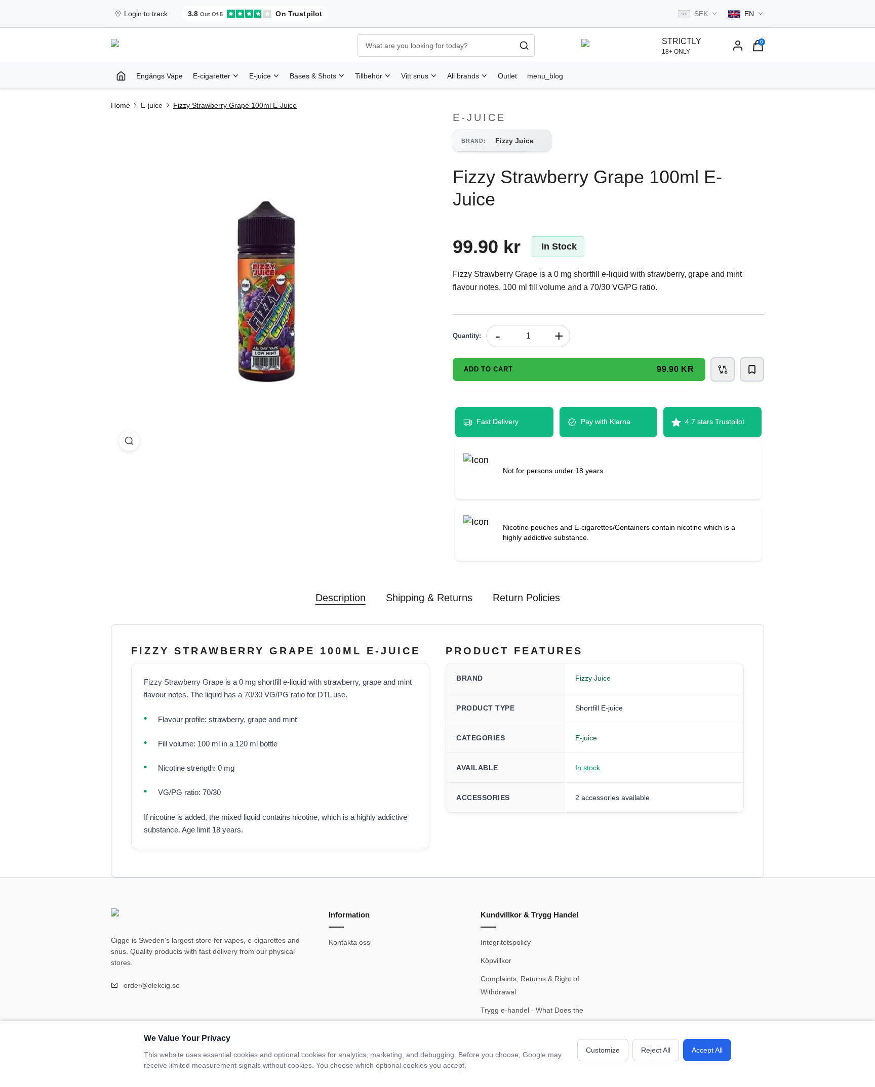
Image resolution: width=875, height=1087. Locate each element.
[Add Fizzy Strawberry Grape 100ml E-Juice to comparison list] (722, 369)
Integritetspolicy (506, 942)
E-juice (260, 76)
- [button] (497, 335)
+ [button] (559, 335)
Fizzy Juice (593, 678)
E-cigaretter (211, 76)
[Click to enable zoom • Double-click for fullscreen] (266, 285)
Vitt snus (414, 76)
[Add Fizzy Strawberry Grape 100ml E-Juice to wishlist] (752, 369)
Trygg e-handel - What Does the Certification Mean (532, 1016)
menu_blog (545, 76)
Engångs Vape (159, 76)
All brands (463, 76)
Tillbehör (368, 76)
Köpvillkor (496, 960)
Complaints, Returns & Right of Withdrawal (530, 985)
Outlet (507, 76)
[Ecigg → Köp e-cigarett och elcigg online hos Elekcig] (146, 916)
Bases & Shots (313, 76)
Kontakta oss (349, 942)
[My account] (738, 45)
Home (120, 105)
